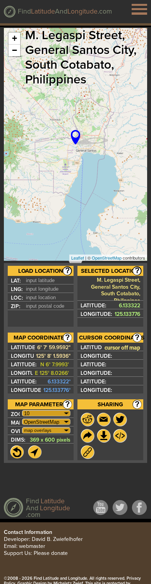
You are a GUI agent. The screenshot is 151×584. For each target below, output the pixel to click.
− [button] (14, 50)
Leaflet (77, 258)
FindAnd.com (65, 11)
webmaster (32, 546)
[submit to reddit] (87, 419)
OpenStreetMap (107, 258)
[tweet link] (120, 419)
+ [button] (14, 38)
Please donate (51, 553)
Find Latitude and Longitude (60, 578)
